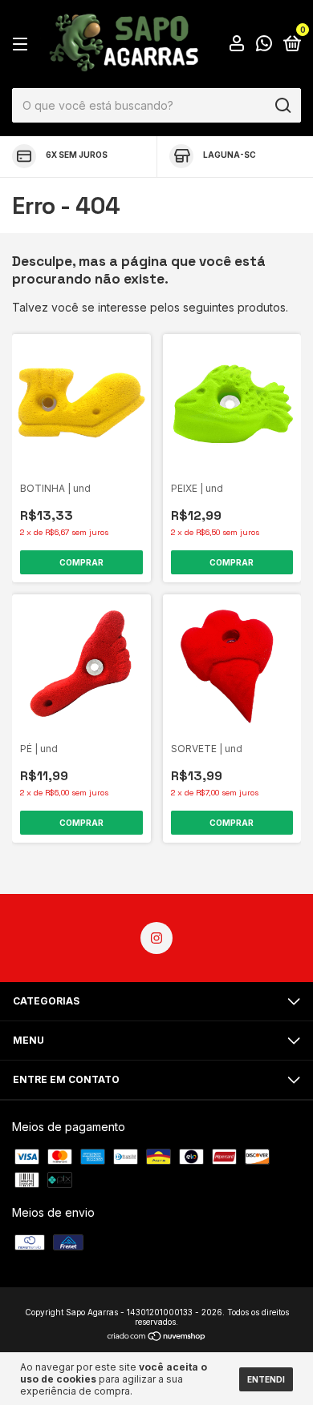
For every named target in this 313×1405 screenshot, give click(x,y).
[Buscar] (282, 105)
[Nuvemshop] (157, 1337)
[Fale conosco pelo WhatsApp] (264, 45)
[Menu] (23, 44)
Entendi (266, 1379)
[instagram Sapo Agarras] (156, 938)
